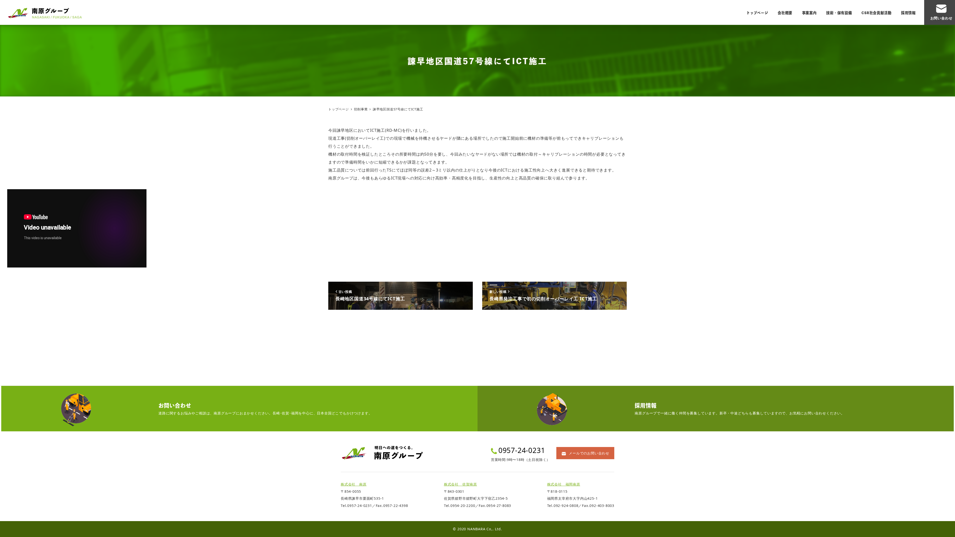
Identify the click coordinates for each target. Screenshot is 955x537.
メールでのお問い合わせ (589, 453)
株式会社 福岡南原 (563, 484)
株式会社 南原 (354, 484)
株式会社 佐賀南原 (460, 484)
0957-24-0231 (521, 450)
